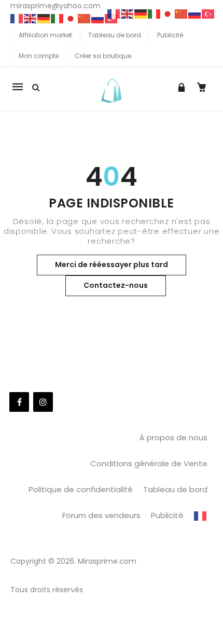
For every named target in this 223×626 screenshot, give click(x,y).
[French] (17, 18)
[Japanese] (71, 18)
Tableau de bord (114, 35)
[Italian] (57, 18)
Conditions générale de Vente (148, 463)
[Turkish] (208, 13)
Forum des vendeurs (101, 515)
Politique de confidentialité (81, 489)
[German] (44, 18)
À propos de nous (173, 437)
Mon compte (39, 55)
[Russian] (98, 18)
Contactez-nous (115, 285)
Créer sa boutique (103, 55)
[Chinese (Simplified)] (84, 18)
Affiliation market (45, 35)
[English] (30, 18)
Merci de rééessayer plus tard (111, 264)
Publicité (170, 35)
